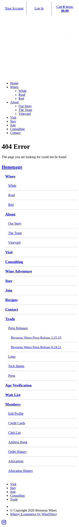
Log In (39, 8)
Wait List (12, 395)
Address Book (17, 442)
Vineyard (25, 113)
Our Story (25, 106)
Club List (14, 433)
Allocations (15, 461)
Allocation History (20, 471)
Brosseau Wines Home (39, 53)
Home (14, 83)
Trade (10, 319)
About (14, 102)
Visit (13, 117)
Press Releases (18, 328)
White (23, 91)
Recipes (11, 300)
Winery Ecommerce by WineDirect (33, 514)
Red (21, 98)
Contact (15, 133)
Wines (14, 87)
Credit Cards (16, 423)
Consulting (17, 129)
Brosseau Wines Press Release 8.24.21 (36, 347)
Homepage (12, 166)
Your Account (14, 8)
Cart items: (64, 9)
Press (11, 376)
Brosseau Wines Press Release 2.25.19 (36, 337)
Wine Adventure (18, 271)
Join (13, 125)
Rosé (22, 94)
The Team (25, 110)
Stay (13, 121)
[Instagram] (4, 522)
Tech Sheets (16, 366)
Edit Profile (15, 414)
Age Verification (18, 385)
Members (13, 404)
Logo (11, 357)
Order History (17, 452)
